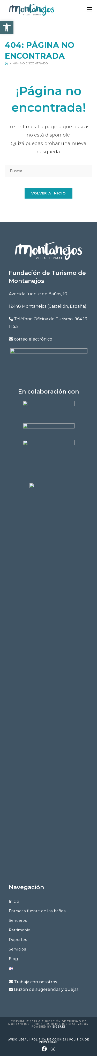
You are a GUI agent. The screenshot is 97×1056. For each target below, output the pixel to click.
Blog (13, 958)
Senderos (18, 920)
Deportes (18, 939)
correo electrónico (33, 339)
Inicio (14, 901)
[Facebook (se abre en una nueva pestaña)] (44, 1049)
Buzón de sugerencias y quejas (46, 989)
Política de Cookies (49, 1039)
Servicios (17, 949)
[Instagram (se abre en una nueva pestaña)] (53, 1049)
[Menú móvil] (89, 9)
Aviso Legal (18, 1039)
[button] (6, 27)
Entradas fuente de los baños (37, 911)
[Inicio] (6, 63)
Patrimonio (20, 930)
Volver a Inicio (48, 193)
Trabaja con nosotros (35, 981)
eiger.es (59, 1026)
